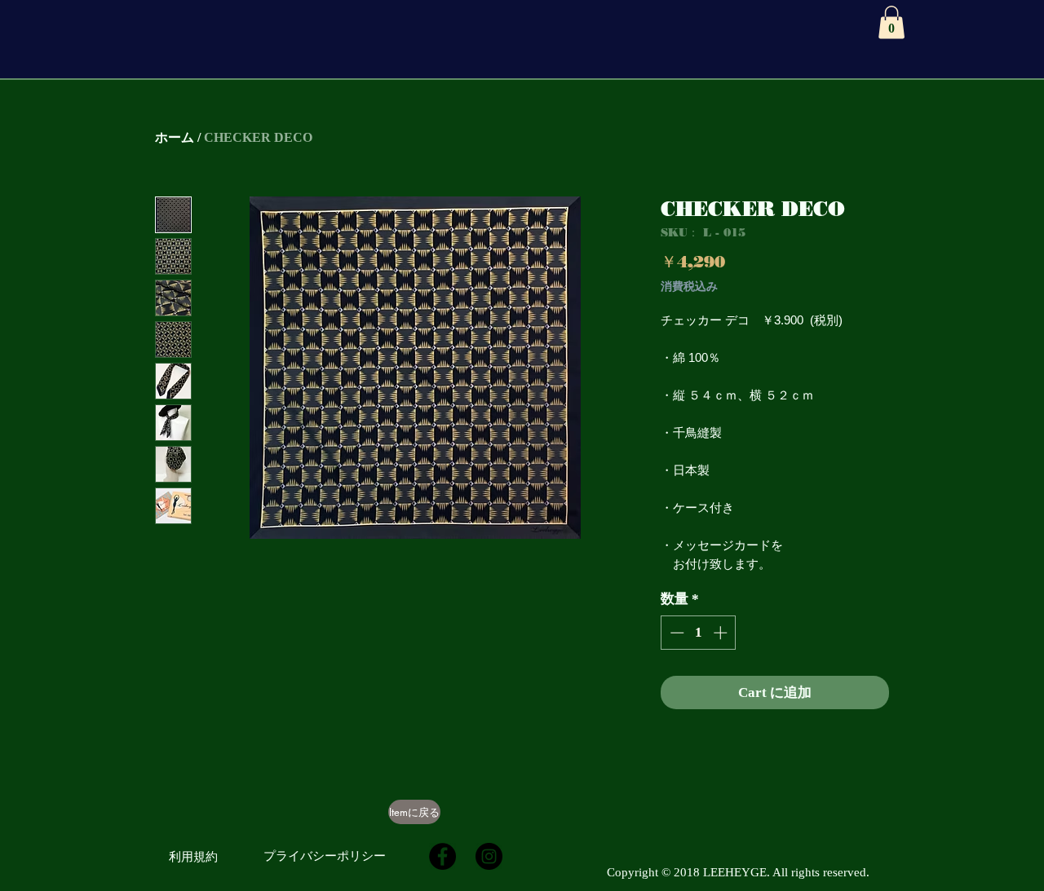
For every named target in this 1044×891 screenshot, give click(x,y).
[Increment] (722, 632)
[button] (891, 22)
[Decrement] (675, 632)
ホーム (174, 137)
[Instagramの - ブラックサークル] (489, 856)
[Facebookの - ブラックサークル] (442, 856)
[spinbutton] (699, 632)
